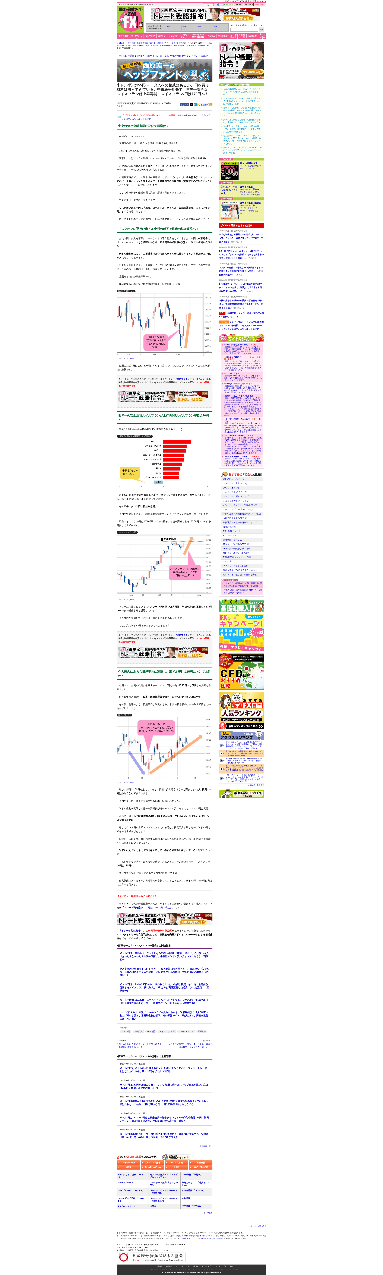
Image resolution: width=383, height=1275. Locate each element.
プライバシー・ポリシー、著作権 (186, 1266)
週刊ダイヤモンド (194, 1269)
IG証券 (153, 1206)
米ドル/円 (125, 1031)
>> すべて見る (206, 1213)
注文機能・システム (232, 540)
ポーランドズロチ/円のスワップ (238, 509)
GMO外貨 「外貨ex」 (192, 1174)
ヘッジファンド (186, 1031)
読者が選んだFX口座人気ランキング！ (241, 570)
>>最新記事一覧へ (205, 1146)
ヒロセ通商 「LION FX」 (193, 1190)
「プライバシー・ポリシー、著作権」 (209, 1238)
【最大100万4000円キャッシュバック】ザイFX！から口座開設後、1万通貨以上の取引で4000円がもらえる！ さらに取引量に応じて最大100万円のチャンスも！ (242, 388)
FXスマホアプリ (230, 535)
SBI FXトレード (125, 1182)
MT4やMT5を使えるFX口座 (236, 553)
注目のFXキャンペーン (234, 479)
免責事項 (159, 1266)
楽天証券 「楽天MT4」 (192, 1206)
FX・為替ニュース (231, 531)
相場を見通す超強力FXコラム (143, 43)
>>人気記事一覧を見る (255, 785)
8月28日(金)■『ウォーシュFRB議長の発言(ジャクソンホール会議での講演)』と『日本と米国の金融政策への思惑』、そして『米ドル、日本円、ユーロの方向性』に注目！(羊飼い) (245, 745)
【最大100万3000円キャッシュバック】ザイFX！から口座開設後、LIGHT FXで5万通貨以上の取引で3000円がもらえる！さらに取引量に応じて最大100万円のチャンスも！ (242, 461)
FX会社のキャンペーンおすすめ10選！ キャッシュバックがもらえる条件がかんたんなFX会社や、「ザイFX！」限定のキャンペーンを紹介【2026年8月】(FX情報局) (245, 778)
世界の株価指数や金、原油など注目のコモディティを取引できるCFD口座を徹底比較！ (241, 92)
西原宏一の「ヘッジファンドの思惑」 (172, 43)
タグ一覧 (217, 1266)
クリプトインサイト (223, 1269)
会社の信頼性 (229, 527)
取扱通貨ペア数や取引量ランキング (240, 522)
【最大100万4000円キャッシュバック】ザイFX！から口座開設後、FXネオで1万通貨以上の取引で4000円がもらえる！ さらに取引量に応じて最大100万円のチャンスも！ (242, 349)
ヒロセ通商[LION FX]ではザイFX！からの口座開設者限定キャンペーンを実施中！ (166, 55)
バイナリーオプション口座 (235, 566)
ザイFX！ (235, 1269)
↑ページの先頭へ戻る (257, 1226)
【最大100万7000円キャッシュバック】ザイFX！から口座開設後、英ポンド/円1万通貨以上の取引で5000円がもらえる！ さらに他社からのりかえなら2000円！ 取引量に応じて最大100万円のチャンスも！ (242, 363)
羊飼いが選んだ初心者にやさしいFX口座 (242, 514)
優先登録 (204, 105)
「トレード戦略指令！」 (178, 379)
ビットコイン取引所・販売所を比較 (240, 574)
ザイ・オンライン (208, 1269)
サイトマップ (206, 1266)
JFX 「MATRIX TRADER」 (131, 1190)
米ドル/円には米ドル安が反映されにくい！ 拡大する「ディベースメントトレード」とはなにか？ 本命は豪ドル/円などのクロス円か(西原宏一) (244, 769)
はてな (195, 104)
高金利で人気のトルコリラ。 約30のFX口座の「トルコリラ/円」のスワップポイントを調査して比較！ (242, 150)
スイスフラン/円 (167, 1031)
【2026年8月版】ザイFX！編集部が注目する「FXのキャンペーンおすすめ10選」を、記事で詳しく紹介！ (242, 101)
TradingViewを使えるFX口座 (236, 548)
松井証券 (186, 1198)
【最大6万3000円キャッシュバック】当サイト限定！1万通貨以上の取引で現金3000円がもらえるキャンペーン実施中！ (243, 377)
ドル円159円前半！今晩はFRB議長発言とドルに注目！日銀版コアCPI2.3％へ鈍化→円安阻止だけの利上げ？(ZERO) (244, 760)
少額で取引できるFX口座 (235, 518)
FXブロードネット (127, 1206)
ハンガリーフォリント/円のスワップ (240, 505)
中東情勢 (151, 1031)
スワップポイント (231, 488)
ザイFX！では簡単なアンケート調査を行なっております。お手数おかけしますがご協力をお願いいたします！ (242, 129)
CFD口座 (227, 561)
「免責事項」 (186, 1238)
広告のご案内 (228, 1266)
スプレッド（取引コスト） (235, 483)
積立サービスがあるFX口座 (236, 544)
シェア (186, 105)
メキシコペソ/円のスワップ (236, 496)
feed (210, 104)
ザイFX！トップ (123, 43)
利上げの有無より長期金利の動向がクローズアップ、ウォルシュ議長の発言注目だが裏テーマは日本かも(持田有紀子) (244, 753)
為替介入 (138, 1031)
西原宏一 (202, 1031)
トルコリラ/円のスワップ (235, 492)
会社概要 (169, 1266)
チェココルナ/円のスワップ (236, 501)
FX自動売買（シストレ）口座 (237, 557)
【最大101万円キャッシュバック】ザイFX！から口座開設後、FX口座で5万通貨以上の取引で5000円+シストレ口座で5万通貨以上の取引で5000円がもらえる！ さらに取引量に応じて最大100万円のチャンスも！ (243, 425)
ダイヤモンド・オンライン (177, 1269)
